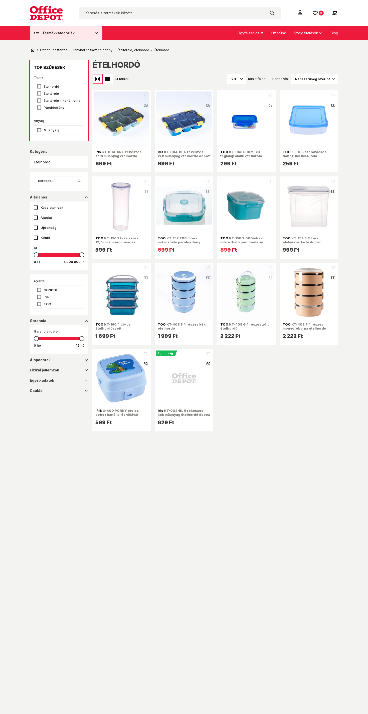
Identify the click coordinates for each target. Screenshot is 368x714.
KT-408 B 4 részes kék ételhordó (182, 326)
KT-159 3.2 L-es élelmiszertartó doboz (302, 240)
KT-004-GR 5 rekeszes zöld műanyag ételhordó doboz (118, 156)
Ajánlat (46, 218)
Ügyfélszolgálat (250, 33)
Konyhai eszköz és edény (92, 50)
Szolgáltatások (306, 33)
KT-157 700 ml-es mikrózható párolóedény (179, 240)
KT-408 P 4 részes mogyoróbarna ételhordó (304, 326)
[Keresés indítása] (272, 13)
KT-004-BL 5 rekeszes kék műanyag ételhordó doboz (184, 154)
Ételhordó (161, 50)
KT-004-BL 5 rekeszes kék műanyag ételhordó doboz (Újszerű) (184, 415)
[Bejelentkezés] (300, 13)
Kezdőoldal (33, 50)
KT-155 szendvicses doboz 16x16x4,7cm (304, 154)
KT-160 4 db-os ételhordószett (113, 326)
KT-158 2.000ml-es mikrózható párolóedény (241, 240)
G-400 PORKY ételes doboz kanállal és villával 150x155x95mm (117, 415)
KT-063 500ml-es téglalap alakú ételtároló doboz (241, 156)
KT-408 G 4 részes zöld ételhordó (245, 326)
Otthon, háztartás (53, 50)
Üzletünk (278, 33)
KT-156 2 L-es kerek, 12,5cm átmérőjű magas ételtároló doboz (117, 242)
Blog (334, 33)
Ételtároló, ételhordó (133, 50)
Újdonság (49, 228)
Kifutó (45, 238)
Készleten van (52, 208)
